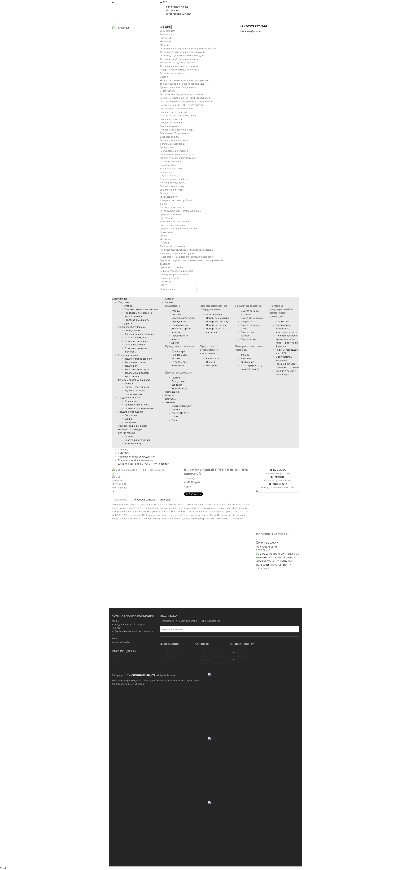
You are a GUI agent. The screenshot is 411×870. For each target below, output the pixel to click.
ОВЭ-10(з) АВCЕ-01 (266, 546)
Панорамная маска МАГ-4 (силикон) (276, 557)
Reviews (165, 499)
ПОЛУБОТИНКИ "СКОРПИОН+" (273, 564)
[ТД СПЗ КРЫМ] (121, 27)
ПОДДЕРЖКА (279, 484)
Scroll (3, 868)
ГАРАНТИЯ (279, 476)
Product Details (144, 499)
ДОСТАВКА (279, 469)
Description (121, 499)
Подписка (166, 624)
